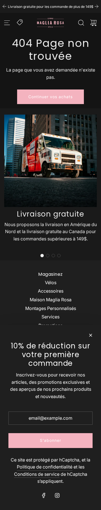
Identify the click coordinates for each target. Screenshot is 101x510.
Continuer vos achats (50, 96)
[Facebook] (44, 495)
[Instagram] (57, 495)
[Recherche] (81, 23)
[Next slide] (96, 6)
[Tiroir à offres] (20, 22)
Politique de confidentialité (44, 467)
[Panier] (93, 23)
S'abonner (50, 440)
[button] (42, 255)
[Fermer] (90, 335)
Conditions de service (36, 474)
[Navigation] (7, 23)
